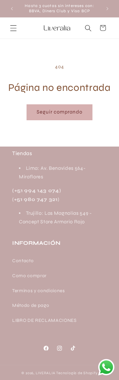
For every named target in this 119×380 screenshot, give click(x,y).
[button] (13, 27)
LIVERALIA (46, 373)
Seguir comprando (59, 112)
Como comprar (29, 275)
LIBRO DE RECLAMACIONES (44, 320)
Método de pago (30, 305)
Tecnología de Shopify (76, 373)
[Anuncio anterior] (12, 8)
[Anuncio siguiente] (107, 8)
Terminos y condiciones (38, 290)
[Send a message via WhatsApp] (106, 367)
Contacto (23, 260)
